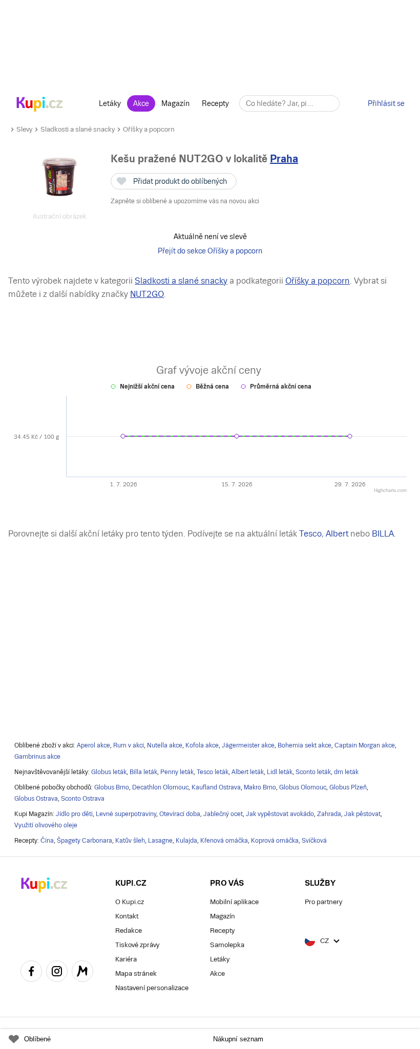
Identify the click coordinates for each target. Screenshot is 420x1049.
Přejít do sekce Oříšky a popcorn (210, 251)
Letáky (110, 103)
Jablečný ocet (223, 814)
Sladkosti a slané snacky (77, 129)
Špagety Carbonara (84, 840)
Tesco (310, 534)
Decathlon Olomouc (160, 787)
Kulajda (186, 840)
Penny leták (177, 772)
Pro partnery (323, 902)
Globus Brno (111, 787)
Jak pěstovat (362, 814)
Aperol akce (93, 745)
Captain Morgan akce (364, 745)
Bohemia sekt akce (304, 745)
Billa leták (143, 772)
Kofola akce (202, 745)
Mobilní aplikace (234, 902)
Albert (337, 534)
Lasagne (160, 840)
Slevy (24, 129)
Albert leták (248, 772)
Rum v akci (128, 745)
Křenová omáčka (224, 840)
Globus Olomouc (302, 787)
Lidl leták (279, 772)
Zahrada (329, 814)
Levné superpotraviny (126, 814)
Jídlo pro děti (74, 814)
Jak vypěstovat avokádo (280, 814)
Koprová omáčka (275, 840)
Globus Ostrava (36, 798)
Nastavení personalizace (151, 988)
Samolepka (227, 945)
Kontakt (126, 916)
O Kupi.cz (129, 902)
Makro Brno (260, 787)
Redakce (128, 930)
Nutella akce (164, 745)
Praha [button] (284, 158)
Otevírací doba (179, 814)
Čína (47, 840)
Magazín (175, 103)
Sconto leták (313, 772)
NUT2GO (147, 294)
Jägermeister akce (248, 745)
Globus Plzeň (348, 787)
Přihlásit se (386, 103)
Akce (141, 103)
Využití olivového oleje (45, 825)
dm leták (346, 772)
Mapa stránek (136, 973)
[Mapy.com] (82, 972)
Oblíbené (37, 1039)
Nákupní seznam (238, 1039)
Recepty (215, 103)
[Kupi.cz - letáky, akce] (39, 105)
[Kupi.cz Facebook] (31, 972)
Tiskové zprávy (137, 945)
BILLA (383, 534)
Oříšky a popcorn (149, 129)
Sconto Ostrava (82, 798)
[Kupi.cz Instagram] (57, 972)
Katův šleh (130, 840)
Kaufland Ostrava (216, 787)
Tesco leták (212, 772)
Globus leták (109, 772)
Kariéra (126, 959)
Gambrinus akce (37, 756)
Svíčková (314, 840)
